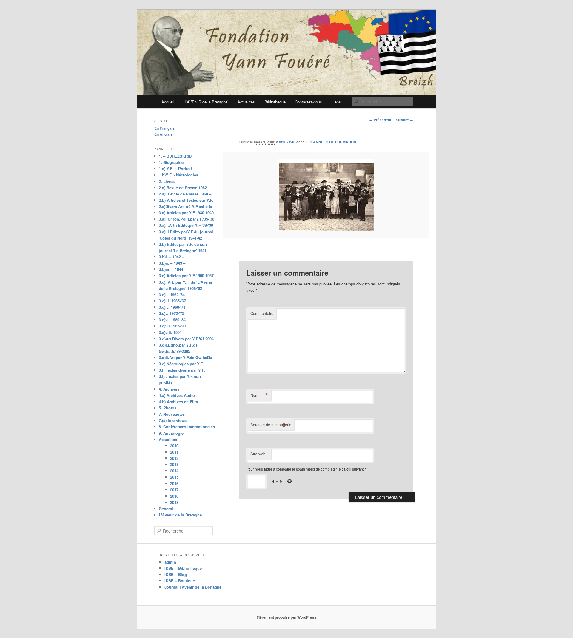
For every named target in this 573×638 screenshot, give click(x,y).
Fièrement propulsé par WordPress (286, 617)
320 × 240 (287, 142)
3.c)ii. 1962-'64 (172, 294)
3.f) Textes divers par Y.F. (182, 370)
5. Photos (167, 408)
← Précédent (380, 119)
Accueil (167, 102)
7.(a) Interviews (173, 420)
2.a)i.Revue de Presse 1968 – (185, 194)
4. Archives (169, 389)
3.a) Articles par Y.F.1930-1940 (186, 212)
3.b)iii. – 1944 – (173, 269)
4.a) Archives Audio (177, 395)
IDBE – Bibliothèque (183, 568)
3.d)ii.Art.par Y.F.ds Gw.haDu (185, 357)
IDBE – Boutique (179, 580)
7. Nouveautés (172, 414)
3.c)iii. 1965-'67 (172, 301)
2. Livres (167, 181)
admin (170, 562)
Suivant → (404, 119)
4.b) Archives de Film (178, 401)
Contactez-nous (308, 102)
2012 (174, 458)
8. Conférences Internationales (187, 426)
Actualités (246, 102)
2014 (174, 471)
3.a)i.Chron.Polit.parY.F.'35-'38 (186, 219)
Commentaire (261, 313)
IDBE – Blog (175, 574)
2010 (174, 445)
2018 (174, 496)
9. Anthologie (171, 433)
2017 (174, 490)
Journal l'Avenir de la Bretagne (192, 587)
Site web (257, 454)
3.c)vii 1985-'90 (172, 326)
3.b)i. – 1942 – (171, 257)
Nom (259, 395)
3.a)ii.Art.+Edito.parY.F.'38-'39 (186, 225)
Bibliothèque (275, 102)
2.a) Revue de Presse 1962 (183, 187)
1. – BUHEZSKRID (175, 156)
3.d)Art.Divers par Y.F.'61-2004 (186, 338)
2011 (174, 452)
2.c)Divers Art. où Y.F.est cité (185, 206)
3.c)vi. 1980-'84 (172, 319)
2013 (174, 464)
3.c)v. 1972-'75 (171, 313)
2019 (174, 502)
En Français (164, 128)
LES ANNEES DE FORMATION (330, 142)
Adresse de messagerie (270, 424)
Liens (336, 102)
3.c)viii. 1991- (171, 332)
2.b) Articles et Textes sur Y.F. (186, 200)
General (166, 508)
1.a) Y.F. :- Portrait (175, 168)
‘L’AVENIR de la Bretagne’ (206, 102)
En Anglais (163, 134)
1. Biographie (171, 162)
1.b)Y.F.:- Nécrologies (178, 175)
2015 (174, 477)
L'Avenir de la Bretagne (180, 515)
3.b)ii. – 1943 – (172, 263)
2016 (174, 483)
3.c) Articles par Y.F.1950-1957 (186, 275)
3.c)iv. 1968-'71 (172, 307)
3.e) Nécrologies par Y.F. (181, 364)
